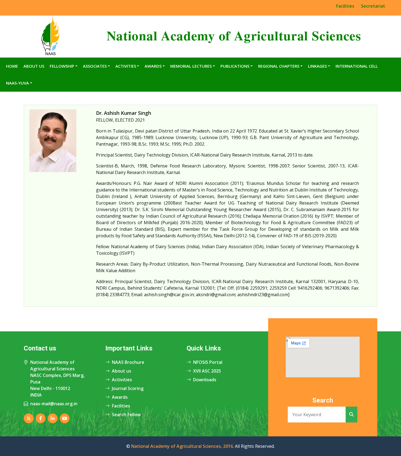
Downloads (204, 380)
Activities (125, 66)
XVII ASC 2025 (207, 371)
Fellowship (62, 66)
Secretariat (373, 6)
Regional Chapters (278, 66)
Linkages (317, 66)
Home (12, 66)
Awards (153, 66)
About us (121, 371)
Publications (234, 66)
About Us (33, 66)
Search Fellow (126, 415)
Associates (95, 66)
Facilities (345, 6)
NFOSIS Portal (207, 362)
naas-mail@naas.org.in (53, 404)
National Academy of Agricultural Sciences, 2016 (182, 446)
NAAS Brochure (128, 362)
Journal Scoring (127, 388)
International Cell (357, 66)
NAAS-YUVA (17, 83)
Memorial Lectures (191, 66)
